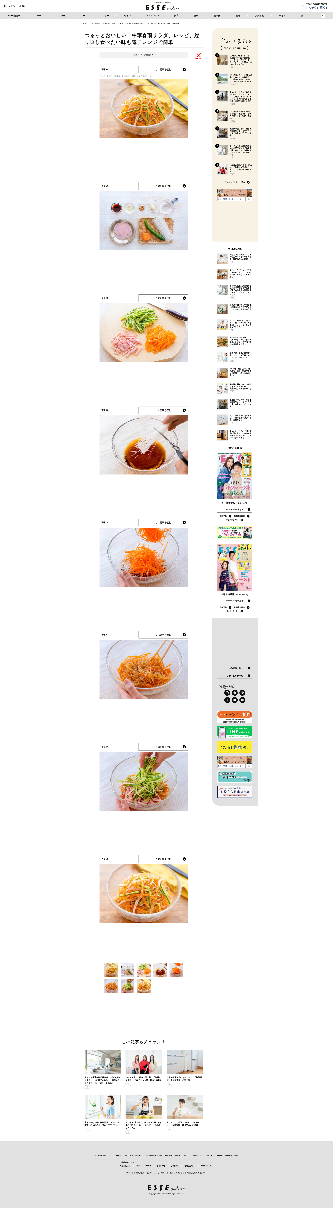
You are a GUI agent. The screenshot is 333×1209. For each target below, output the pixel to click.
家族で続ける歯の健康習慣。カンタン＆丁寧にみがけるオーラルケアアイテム (102, 1123)
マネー (106, 15)
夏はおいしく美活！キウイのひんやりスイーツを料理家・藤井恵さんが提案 (184, 1123)
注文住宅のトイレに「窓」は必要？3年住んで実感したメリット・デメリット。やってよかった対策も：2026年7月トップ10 (241, 60)
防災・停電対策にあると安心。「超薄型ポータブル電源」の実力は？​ (184, 1078)
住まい (127, 15)
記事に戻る (198, 58)
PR (87, 1087)
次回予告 (223, 516)
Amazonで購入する (235, 509)
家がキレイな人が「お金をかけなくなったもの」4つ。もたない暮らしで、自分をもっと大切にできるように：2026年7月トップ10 (240, 96)
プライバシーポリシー (153, 1155)
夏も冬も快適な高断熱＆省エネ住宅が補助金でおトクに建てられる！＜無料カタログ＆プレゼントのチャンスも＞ (102, 1080)
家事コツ (41, 15)
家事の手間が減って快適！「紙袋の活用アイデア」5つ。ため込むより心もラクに (240, 308)
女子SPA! (161, 1166)
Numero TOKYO (143, 1166)
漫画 (238, 15)
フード (84, 15)
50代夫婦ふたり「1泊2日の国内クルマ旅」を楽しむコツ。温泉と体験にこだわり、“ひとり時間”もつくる (241, 78)
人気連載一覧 (235, 668)
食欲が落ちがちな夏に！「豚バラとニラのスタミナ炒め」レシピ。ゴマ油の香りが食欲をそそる (240, 340)
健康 (196, 15)
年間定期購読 (239, 516)
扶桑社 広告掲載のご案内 (227, 1155)
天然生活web (125, 1166)
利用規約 (168, 1155)
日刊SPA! (175, 1166)
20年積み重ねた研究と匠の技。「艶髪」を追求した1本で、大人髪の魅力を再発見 (144, 1078)
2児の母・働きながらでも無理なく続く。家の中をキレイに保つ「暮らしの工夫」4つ (240, 372)
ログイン (12, 6)
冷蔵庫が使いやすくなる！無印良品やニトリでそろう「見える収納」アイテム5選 (240, 132)
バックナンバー (232, 520)
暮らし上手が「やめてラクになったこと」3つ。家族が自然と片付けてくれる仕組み (240, 273)
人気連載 (259, 15)
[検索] (249, 199)
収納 (63, 15)
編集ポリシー (121, 1155)
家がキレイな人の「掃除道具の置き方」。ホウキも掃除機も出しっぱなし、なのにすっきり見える (240, 434)
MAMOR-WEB (207, 1166)
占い (303, 15)
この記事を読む (163, 69)
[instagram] (227, 693)
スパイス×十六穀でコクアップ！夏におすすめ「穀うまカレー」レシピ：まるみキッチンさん (144, 1125)
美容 (176, 15)
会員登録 (21, 6)
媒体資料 (210, 1155)
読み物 (217, 15)
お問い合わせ (135, 1155)
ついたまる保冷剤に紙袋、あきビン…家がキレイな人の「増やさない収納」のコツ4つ (240, 114)
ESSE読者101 (15, 15)
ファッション (152, 15)
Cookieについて (197, 1155)
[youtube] (235, 700)
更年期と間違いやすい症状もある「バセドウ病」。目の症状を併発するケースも (240, 386)
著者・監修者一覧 (235, 676)
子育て (282, 15)
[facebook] (235, 693)
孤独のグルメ (189, 1166)
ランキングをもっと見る (235, 182)
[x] (227, 700)
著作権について (181, 1155)
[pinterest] (242, 700)
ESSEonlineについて (104, 1155)
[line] (242, 693)
